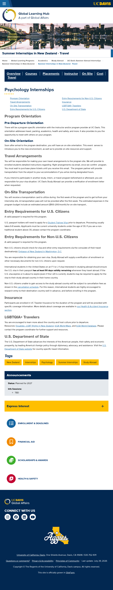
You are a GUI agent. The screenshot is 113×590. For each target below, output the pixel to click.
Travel (12, 77)
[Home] (9, 15)
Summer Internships (68, 362)
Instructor (71, 73)
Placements (51, 73)
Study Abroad (58, 60)
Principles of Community (67, 560)
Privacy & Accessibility (42, 560)
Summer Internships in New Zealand (18, 63)
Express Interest (18, 406)
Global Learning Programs (22, 60)
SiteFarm (70, 572)
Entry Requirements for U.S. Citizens (27, 109)
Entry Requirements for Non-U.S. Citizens (82, 98)
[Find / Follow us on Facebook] (16, 517)
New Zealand (13, 362)
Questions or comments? (18, 560)
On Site (87, 73)
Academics (43, 60)
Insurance (66, 102)
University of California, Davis (31, 555)
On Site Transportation (21, 105)
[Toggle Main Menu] (4, 3)
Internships (30, 362)
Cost (100, 73)
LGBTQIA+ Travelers (71, 105)
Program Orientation (19, 98)
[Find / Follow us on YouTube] (33, 517)
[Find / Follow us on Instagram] (8, 517)
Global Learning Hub (33, 13)
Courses (31, 73)
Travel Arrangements (20, 102)
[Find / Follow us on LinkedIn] (24, 517)
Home (4, 60)
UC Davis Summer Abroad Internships (84, 60)
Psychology (47, 362)
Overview (14, 73)
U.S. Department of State (74, 109)
